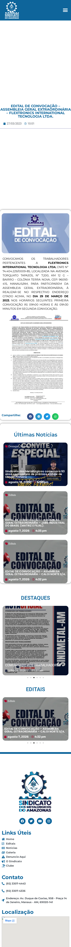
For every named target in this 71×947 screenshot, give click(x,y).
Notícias (24, 446)
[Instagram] (49, 821)
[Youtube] (40, 821)
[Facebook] (22, 821)
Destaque (13, 446)
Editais (12, 494)
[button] (65, 10)
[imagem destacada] (35, 641)
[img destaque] (35, 464)
